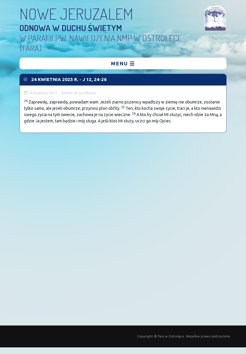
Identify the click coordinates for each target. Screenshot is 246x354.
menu (120, 63)
